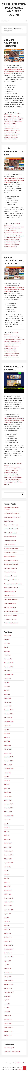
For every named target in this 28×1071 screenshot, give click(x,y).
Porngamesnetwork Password (12, 584)
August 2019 (7, 961)
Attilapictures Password (11, 564)
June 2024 (7, 733)
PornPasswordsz (20, 1062)
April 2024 (7, 741)
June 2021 (7, 874)
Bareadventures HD (9, 232)
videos (5, 484)
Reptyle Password (9, 521)
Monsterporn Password (11, 560)
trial (9, 482)
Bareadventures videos (9, 127)
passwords (6, 481)
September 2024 (8, 722)
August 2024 (7, 725)
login (15, 477)
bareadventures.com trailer (10, 137)
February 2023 (8, 796)
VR (8, 484)
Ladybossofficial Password (11, 513)
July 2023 (6, 776)
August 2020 (7, 914)
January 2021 (7, 894)
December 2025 (8, 663)
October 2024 (8, 718)
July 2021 (6, 870)
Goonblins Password (10, 556)
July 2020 (6, 918)
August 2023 (7, 772)
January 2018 (7, 1023)
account (6, 467)
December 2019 (8, 945)
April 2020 (7, 929)
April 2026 (7, 651)
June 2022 (7, 827)
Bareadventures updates (10, 123)
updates (15, 482)
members (19, 477)
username (20, 482)
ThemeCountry (21, 1069)
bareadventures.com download (11, 130)
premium (15, 481)
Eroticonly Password (10, 540)
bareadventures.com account (11, 128)
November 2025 (8, 667)
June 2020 (7, 921)
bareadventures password (10, 472)
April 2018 (7, 1012)
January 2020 (7, 941)
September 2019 (8, 957)
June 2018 (7, 1004)
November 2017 (8, 1031)
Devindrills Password (10, 537)
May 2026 (6, 647)
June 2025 (7, 686)
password (17, 479)
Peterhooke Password (10, 533)
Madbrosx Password (10, 591)
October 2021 (8, 859)
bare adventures (12, 467)
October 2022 (8, 812)
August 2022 (7, 820)
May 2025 (6, 690)
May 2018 (6, 1008)
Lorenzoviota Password (11, 529)
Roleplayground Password (11, 588)
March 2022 (7, 839)
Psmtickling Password (10, 619)
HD (13, 477)
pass (9, 479)
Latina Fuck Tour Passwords (12, 1051)
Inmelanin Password (10, 572)
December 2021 (8, 851)
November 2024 (8, 714)
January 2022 (7, 847)
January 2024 (7, 753)
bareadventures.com (9, 475)
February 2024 (8, 749)
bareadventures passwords (10, 474)
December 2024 (8, 710)
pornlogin (17, 113)
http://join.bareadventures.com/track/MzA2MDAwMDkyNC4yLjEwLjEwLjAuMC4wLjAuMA (14, 420)
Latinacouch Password (10, 568)
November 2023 (8, 761)
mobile (5, 479)
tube (11, 482)
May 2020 (6, 925)
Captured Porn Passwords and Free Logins (14, 9)
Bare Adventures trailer (15, 229)
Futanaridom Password (10, 552)
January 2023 (7, 800)
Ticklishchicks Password (11, 623)
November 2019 (8, 949)
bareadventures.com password (11, 134)
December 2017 (8, 1027)
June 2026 (7, 643)
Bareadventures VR (8, 344)
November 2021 (8, 855)
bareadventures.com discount (11, 239)
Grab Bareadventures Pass (13, 151)
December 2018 (8, 980)
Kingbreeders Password (11, 525)
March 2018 (7, 1016)
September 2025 (8, 674)
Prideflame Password (10, 603)
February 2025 (8, 702)
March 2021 (7, 886)
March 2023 (7, 792)
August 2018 (7, 996)
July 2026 (6, 639)
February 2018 (8, 1019)
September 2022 (8, 816)
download (6, 477)
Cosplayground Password (11, 580)
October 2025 (8, 671)
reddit (19, 481)
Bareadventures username (10, 125)
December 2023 (8, 757)
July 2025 (6, 682)
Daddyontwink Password (11, 615)
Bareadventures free (17, 121)
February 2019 (8, 972)
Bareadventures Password (13, 368)
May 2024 (6, 737)
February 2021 (8, 890)
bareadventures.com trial (10, 139)
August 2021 (7, 867)
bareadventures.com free (10, 348)
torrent (5, 482)
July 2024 (6, 729)
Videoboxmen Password (11, 599)
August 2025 (7, 678)
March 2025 (7, 698)
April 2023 (7, 788)
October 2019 (8, 953)
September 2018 (8, 992)
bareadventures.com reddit (10, 135)
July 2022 (6, 823)
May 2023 (6, 784)
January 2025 (7, 706)
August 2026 (7, 635)
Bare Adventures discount (10, 336)
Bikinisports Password (10, 576)
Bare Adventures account (10, 116)
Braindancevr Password (11, 548)
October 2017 (8, 1035)
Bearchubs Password (10, 607)
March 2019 (7, 968)
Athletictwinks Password (11, 611)
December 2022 (8, 804)
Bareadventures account (10, 230)
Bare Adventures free (9, 227)
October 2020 (8, 906)
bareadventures (14, 470)
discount (17, 475)
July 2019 (6, 965)
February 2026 (8, 659)
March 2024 (7, 745)
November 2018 (8, 984)
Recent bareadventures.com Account (14, 260)
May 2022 (6, 831)
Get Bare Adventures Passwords (11, 42)
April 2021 (7, 882)
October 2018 (8, 988)
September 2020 (8, 910)
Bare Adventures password (13, 120)
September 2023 (8, 769)
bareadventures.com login (10, 132)
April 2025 (7, 694)
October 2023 (8, 765)
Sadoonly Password (9, 544)
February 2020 (8, 937)
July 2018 (6, 1000)
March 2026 (7, 655)
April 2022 (7, 835)
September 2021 (8, 863)
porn (11, 481)
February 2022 (8, 843)
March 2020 (7, 933)
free (10, 477)
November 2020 (8, 902)
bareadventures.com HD (10, 350)
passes (12, 479)
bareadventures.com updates (11, 248)
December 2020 (8, 898)
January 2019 (7, 976)
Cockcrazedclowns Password (12, 517)
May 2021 (6, 878)
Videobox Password (9, 595)
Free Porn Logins (8, 114)
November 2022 (8, 808)
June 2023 (7, 780)
